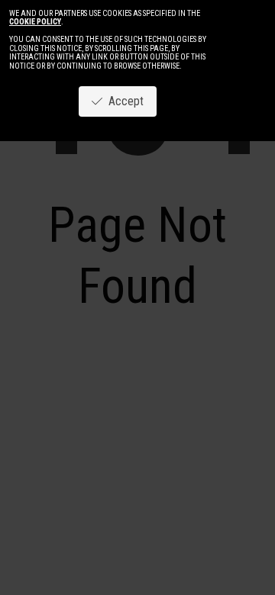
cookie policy (35, 22)
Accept (123, 101)
